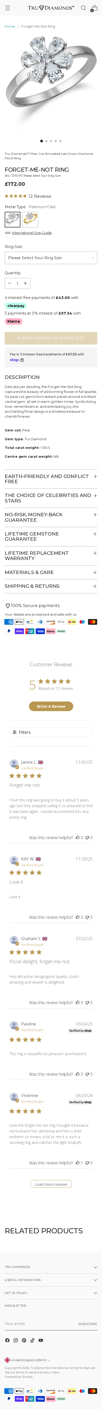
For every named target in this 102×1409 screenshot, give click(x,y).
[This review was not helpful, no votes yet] (87, 837)
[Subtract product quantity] (9, 283)
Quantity (12, 273)
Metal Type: (30, 207)
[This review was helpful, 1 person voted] (78, 1163)
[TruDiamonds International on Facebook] (8, 1341)
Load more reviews (51, 1184)
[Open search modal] (83, 8)
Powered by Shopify (19, 1377)
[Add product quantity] (25, 283)
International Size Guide (32, 233)
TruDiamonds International (49, 1368)
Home (10, 26)
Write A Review (51, 706)
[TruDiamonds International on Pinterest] (24, 1341)
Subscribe (87, 1324)
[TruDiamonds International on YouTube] (41, 1341)
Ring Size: (14, 246)
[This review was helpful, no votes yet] (78, 837)
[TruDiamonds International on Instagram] (16, 1341)
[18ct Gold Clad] (30, 219)
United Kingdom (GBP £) (29, 1360)
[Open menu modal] (7, 8)
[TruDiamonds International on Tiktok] (33, 1341)
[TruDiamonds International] (51, 8)
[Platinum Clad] (12, 219)
